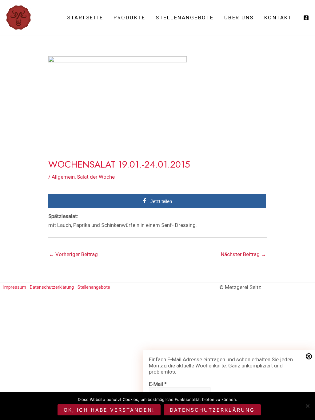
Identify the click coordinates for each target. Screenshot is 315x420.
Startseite (85, 17)
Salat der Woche (96, 177)
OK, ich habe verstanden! (109, 410)
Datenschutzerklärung (52, 287)
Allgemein (63, 177)
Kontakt (278, 17)
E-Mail (158, 384)
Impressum (14, 287)
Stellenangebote (185, 17)
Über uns (239, 17)
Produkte (129, 17)
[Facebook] (306, 18)
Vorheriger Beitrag (73, 254)
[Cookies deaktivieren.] (307, 406)
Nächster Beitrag (243, 254)
